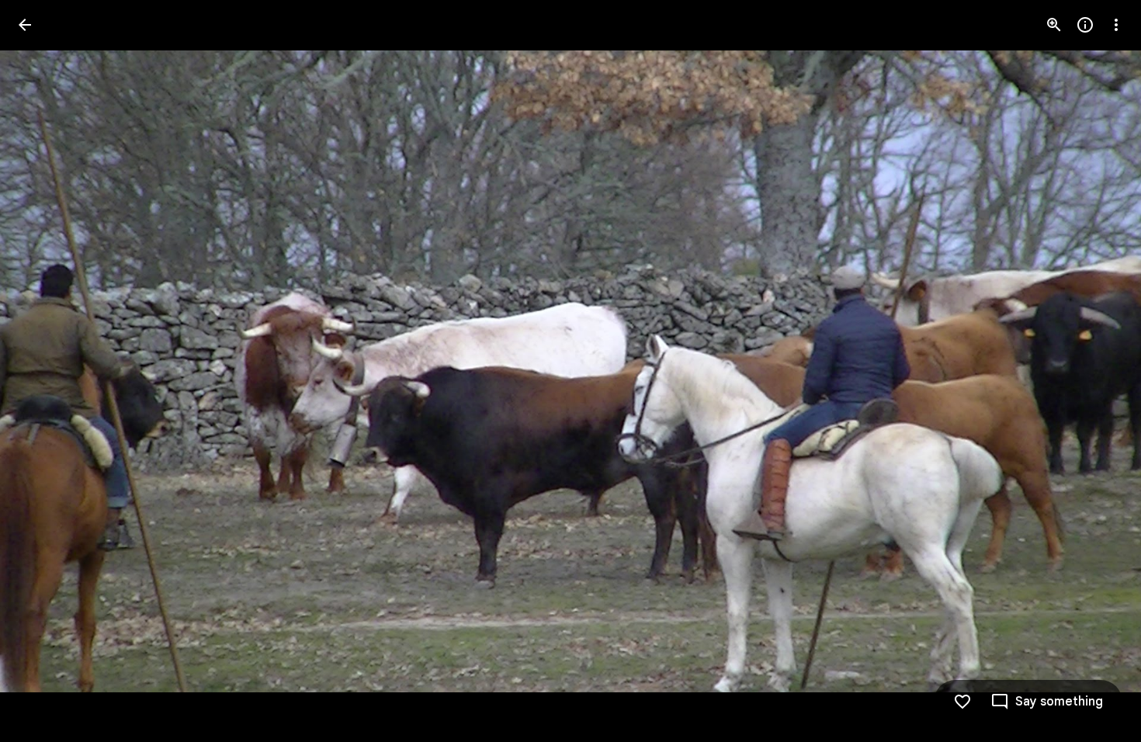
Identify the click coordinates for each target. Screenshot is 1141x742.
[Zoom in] (1054, 24)
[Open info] (1085, 24)
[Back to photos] (24, 24)
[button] (43, 371)
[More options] (1116, 24)
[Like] (962, 701)
